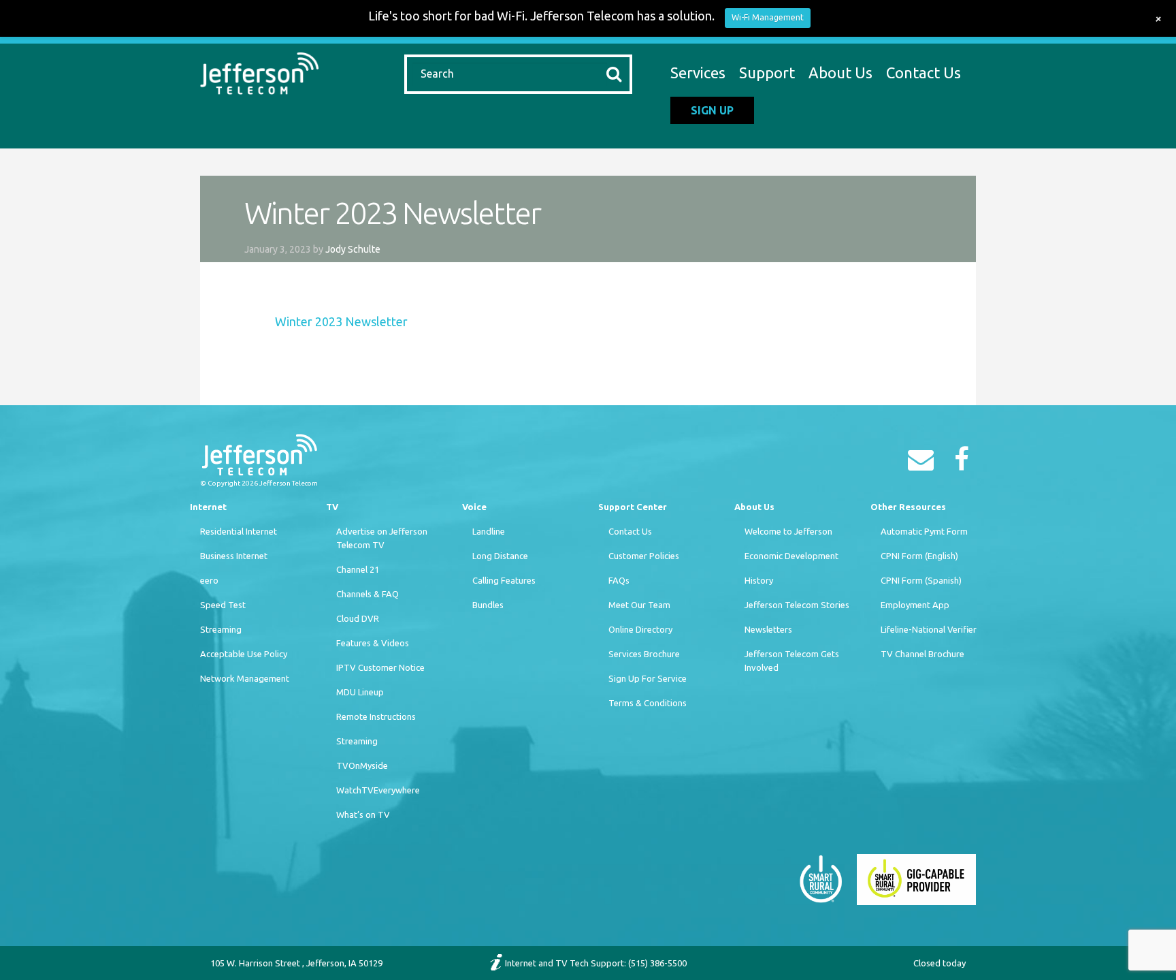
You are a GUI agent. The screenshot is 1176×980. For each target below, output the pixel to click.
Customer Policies (643, 555)
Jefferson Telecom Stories (797, 605)
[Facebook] (965, 463)
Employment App (915, 605)
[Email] (924, 463)
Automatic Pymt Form (924, 531)
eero (209, 580)
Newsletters (768, 629)
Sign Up (712, 110)
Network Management (244, 678)
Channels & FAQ (367, 594)
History (759, 580)
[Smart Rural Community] (820, 878)
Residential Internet (238, 531)
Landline (488, 531)
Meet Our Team (639, 605)
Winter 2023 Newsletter (341, 321)
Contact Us (923, 72)
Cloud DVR (357, 618)
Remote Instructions (376, 716)
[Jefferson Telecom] (259, 71)
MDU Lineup (360, 692)
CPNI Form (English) (919, 555)
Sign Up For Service (647, 678)
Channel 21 (357, 569)
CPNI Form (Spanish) (921, 580)
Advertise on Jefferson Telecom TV (381, 538)
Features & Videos (372, 643)
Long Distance (500, 555)
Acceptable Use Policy (243, 654)
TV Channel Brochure (922, 654)
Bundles (488, 605)
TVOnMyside (362, 765)
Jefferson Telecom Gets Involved (792, 660)
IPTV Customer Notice (380, 667)
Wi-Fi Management (768, 17)
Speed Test (223, 605)
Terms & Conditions (647, 703)
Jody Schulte (352, 249)
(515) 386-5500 (657, 963)
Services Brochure (644, 654)
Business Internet (233, 555)
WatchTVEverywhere (378, 790)
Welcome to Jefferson (788, 531)
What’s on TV (363, 814)
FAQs (619, 580)
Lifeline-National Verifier (929, 629)
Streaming (221, 629)
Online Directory (640, 629)
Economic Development (791, 555)
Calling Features (504, 580)
